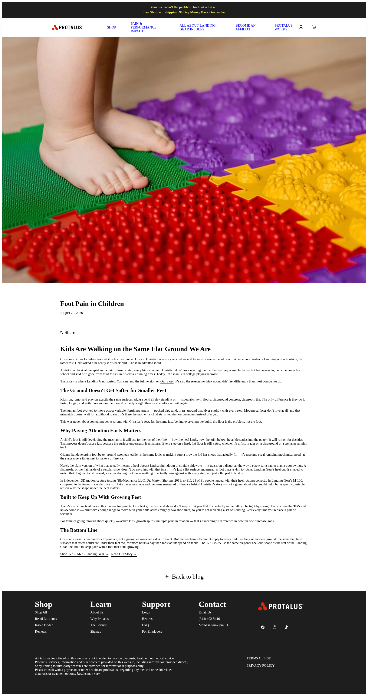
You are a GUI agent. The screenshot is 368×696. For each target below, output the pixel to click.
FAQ (145, 625)
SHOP (111, 27)
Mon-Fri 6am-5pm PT (214, 625)
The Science (98, 625)
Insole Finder (44, 625)
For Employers (152, 631)
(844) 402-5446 (209, 618)
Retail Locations (46, 618)
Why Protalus (99, 618)
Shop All (41, 612)
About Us (97, 612)
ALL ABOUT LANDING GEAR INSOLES (198, 27)
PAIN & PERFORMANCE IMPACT (144, 27)
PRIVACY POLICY (261, 665)
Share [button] (70, 332)
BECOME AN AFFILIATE (246, 27)
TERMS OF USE (259, 658)
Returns (147, 618)
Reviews (41, 631)
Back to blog (188, 576)
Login (146, 612)
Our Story (167, 381)
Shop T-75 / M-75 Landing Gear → (84, 554)
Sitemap (95, 631)
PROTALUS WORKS (284, 27)
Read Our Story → (124, 554)
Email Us (205, 612)
